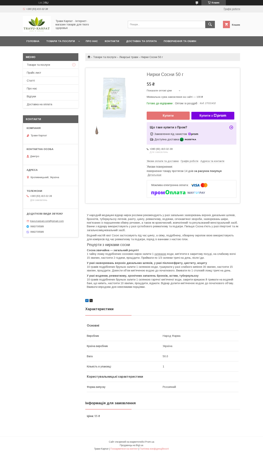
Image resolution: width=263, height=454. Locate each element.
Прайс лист (34, 72)
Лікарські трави (128, 57)
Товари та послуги (60, 41)
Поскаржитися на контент (124, 448)
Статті (31, 80)
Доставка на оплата (39, 104)
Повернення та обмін (180, 41)
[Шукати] (210, 24)
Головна (32, 41)
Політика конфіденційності (154, 448)
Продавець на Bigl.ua (131, 445)
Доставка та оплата (141, 41)
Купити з (206, 115)
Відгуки (31, 96)
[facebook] (87, 301)
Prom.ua (149, 442)
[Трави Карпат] (37, 31)
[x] (91, 301)
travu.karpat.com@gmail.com (47, 221)
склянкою (160, 253)
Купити (168, 115)
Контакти (112, 41)
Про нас (92, 41)
